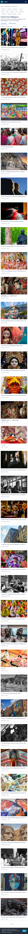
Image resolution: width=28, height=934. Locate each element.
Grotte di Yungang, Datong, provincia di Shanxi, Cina (14, 171)
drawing (3, 13)
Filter (25, 26)
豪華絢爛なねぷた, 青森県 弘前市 (9, 296)
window (9, 9)
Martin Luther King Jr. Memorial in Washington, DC (13, 196)
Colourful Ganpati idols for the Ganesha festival (13, 619)
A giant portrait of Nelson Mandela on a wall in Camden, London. (14, 544)
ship (7, 11)
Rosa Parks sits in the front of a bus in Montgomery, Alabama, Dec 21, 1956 (14, 494)
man (3, 11)
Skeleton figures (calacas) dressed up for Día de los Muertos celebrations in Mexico (14, 519)
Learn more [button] (9, 932)
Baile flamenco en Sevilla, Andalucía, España (12, 221)
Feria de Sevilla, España (7, 146)
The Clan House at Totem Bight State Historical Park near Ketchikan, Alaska (14, 768)
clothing (15, 9)
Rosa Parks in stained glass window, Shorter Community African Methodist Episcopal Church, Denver (14, 47)
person (20, 9)
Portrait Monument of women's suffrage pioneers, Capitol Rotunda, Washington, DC (14, 469)
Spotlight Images (12, 23)
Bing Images (4, 23)
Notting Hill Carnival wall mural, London (11, 122)
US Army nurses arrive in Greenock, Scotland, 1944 (14, 72)
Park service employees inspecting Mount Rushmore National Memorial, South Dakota (14, 842)
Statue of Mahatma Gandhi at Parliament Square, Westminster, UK (14, 246)
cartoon (3, 9)
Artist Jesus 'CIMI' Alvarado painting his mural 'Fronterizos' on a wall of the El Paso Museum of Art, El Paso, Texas (14, 817)
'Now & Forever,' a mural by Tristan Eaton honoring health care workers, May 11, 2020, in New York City (14, 892)
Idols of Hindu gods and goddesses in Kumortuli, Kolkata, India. (14, 370)
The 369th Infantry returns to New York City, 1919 (13, 743)
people (11, 11)
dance (19, 13)
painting (21, 11)
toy (16, 11)
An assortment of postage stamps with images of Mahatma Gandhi (14, 793)
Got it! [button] (24, 930)
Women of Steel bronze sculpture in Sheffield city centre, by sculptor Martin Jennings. (14, 643)
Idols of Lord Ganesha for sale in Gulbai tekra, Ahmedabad (14, 271)
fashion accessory (12, 13)
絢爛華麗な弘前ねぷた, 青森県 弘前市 (10, 420)
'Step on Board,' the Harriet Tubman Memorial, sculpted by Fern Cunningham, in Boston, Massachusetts (14, 917)
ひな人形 (3, 445)
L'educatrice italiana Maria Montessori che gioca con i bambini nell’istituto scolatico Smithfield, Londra (14, 594)
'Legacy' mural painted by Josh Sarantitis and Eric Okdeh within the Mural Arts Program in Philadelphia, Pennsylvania (14, 718)
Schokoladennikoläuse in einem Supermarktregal (13, 97)
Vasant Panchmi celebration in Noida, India (11, 345)
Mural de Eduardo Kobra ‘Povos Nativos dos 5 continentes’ (14, 320)
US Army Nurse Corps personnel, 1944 (10, 693)
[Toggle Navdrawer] (25, 2)
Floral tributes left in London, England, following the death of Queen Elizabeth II (14, 569)
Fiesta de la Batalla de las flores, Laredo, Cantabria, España (14, 395)
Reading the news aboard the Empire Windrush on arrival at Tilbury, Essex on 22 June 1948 (14, 867)
